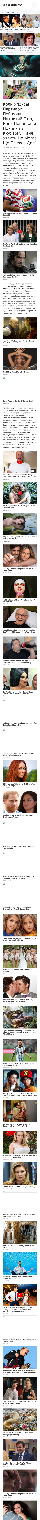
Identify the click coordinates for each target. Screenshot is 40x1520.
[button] (20, 66)
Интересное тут (12, 4)
